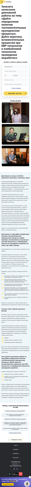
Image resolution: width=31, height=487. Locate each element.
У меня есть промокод (16, 88)
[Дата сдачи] (15, 80)
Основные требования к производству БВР (15, 411)
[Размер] (7, 76)
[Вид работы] (15, 67)
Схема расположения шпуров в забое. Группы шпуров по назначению (15, 429)
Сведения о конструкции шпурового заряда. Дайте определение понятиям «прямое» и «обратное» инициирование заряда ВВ (15, 423)
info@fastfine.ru (15, 464)
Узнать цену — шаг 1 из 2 (14, 93)
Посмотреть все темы (16, 439)
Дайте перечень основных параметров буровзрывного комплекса (15, 415)
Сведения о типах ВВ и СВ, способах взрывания (15, 419)
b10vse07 (13, 481)
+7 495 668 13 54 (25, 2)
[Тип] (20, 76)
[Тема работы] (15, 85)
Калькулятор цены (7, 484)
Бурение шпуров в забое (15, 432)
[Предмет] (15, 72)
